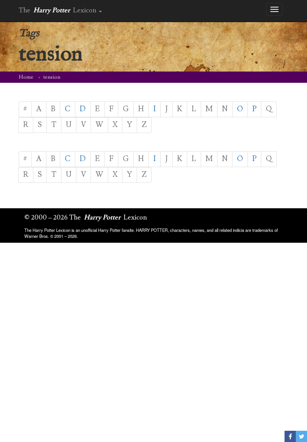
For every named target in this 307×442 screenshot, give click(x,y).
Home (26, 77)
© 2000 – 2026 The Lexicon (85, 217)
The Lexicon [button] (58, 10)
